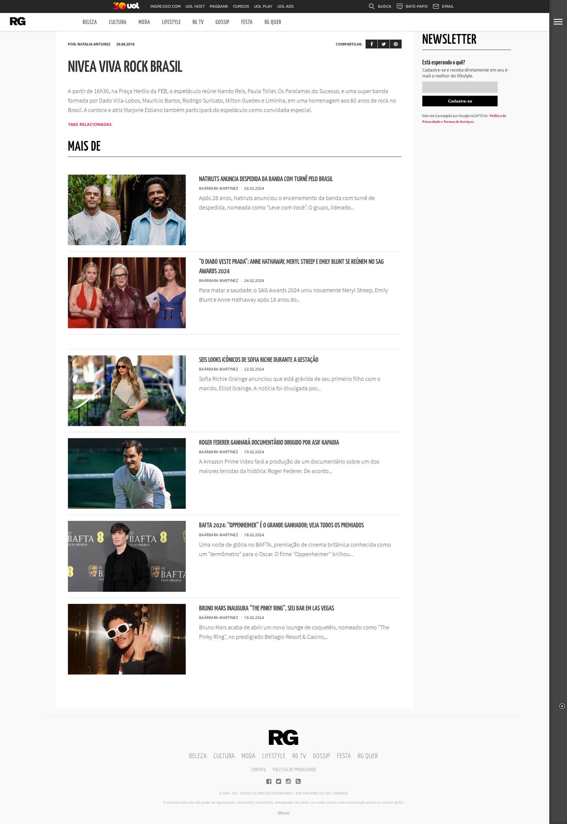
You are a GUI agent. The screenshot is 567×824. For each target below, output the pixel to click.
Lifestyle (171, 22)
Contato (258, 770)
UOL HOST (195, 6)
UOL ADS (285, 6)
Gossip (222, 22)
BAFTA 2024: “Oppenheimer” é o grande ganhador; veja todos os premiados (281, 525)
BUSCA (384, 6)
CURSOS (241, 6)
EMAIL (448, 6)
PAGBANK (219, 6)
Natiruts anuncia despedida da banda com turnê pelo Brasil (266, 179)
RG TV (198, 22)
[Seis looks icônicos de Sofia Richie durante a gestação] (127, 424)
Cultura (118, 22)
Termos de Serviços (458, 121)
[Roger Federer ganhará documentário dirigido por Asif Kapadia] (127, 507)
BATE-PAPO (417, 6)
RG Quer (273, 22)
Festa (247, 22)
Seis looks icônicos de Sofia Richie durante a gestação (258, 360)
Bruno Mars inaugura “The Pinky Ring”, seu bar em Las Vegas (266, 608)
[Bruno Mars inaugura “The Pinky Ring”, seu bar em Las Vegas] (127, 672)
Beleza (90, 22)
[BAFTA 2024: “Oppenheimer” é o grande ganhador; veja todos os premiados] (127, 590)
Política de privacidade (294, 770)
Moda (144, 22)
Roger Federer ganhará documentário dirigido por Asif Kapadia (269, 442)
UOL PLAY (263, 6)
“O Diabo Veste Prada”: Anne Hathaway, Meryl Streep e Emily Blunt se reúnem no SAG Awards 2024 (291, 266)
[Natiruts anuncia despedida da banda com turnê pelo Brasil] (127, 243)
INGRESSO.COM (165, 6)
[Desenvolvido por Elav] (283, 815)
